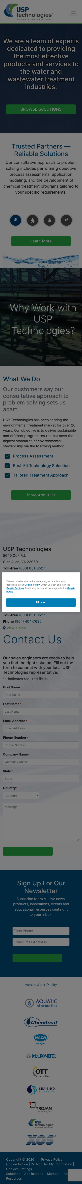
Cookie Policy (32, 584)
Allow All (41, 602)
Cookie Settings (15, 588)
